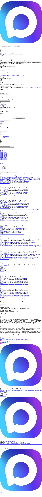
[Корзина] (4, 56)
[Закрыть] (1, 80)
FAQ (12, 54)
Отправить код (6, 94)
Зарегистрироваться (4, 87)
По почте (2, 86)
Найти (12, 53)
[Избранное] (2, 56)
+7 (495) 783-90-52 (7, 341)
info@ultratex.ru (5, 342)
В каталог (2, 266)
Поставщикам (15, 54)
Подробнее (2, 269)
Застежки (2, 216)
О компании (5, 54)
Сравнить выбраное (3, 0)
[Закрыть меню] (1, 67)
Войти (5, 104)
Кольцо (1, 224)
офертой (27, 87)
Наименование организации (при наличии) (8, 117)
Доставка (14, 389)
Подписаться (3, 304)
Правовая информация (26, 389)
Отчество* (2, 115)
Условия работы (9, 389)
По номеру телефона (8, 86)
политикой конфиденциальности (35, 87)
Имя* (1, 113)
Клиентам (10, 54)
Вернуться (7, 120)
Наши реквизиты (3, 389)
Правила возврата (19, 389)
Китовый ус (2, 213)
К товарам (4, 168)
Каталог (1, 54)
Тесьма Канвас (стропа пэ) (5, 183)
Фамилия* (2, 114)
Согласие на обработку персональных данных (15, 390)
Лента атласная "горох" (4, 238)
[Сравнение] (1, 56)
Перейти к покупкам (4, 131)
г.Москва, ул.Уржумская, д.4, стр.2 (9, 387)
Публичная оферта (3, 390)
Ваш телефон (2, 93)
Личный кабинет (15, 339)
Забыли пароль (5, 137)
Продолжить (3, 120)
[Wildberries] (1, 343)
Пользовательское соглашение (28, 390)
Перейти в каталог (3, 148)
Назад (2, 94)
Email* (1, 116)
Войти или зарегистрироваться (5, 68)
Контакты (20, 54)
